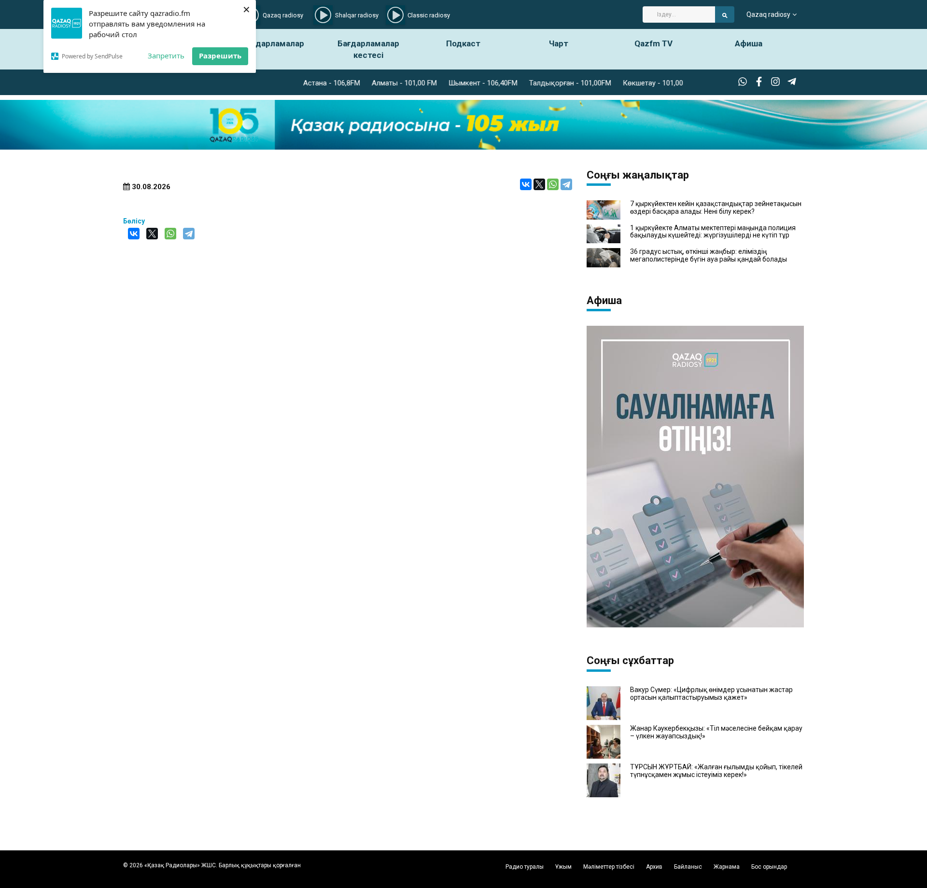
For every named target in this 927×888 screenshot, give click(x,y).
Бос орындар (769, 866)
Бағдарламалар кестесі (368, 49)
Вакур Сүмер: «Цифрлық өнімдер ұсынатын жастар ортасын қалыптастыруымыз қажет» (711, 693)
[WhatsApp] (553, 184)
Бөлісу (134, 221)
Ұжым (563, 866)
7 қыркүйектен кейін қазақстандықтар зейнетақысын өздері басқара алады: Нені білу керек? (715, 207)
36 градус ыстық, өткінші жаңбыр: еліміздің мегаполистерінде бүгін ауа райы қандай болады (708, 255)
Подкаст (463, 43)
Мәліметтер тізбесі (608, 866)
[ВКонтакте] (526, 184)
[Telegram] (566, 184)
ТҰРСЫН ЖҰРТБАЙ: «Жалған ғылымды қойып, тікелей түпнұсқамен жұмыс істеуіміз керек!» (716, 770)
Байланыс (688, 866)
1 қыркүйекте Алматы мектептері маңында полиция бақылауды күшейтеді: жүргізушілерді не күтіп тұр (713, 231)
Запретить (166, 55)
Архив (654, 866)
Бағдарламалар (273, 43)
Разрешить (220, 55)
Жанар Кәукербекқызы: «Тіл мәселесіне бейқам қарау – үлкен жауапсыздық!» (716, 732)
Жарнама (727, 866)
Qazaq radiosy (768, 14)
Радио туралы (525, 866)
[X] (539, 184)
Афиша (748, 43)
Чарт (558, 43)
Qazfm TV (653, 43)
